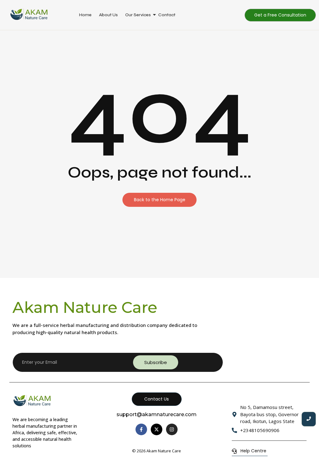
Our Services (138, 14)
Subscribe (155, 362)
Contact (166, 14)
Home (85, 14)
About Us (108, 14)
